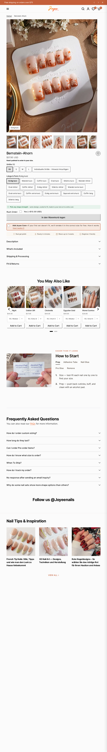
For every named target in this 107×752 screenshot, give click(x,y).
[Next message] (98, 2)
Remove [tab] (71, 368)
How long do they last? (18, 440)
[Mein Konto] (86, 9)
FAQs (32, 423)
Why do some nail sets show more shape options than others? (38, 485)
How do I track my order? (19, 470)
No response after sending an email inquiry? (28, 477)
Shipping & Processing (18, 256)
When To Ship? (14, 462)
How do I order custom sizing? (22, 433)
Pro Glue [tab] (60, 368)
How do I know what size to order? (24, 455)
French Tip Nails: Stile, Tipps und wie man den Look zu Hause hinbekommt (20, 562)
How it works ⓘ (18, 228)
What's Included (15, 249)
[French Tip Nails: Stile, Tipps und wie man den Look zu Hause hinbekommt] (21, 541)
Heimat (9, 16)
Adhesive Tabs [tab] (70, 362)
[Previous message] (94, 2)
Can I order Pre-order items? (21, 448)
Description (12, 241)
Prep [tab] (58, 362)
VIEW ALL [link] (52, 575)
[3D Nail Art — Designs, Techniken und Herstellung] (53, 541)
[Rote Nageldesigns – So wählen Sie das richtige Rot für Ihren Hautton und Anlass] (86, 541)
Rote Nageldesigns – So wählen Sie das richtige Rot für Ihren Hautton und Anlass (86, 562)
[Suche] (81, 9)
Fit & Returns (13, 263)
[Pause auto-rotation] (102, 2)
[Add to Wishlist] (98, 153)
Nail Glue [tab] (85, 362)
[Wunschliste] (92, 9)
